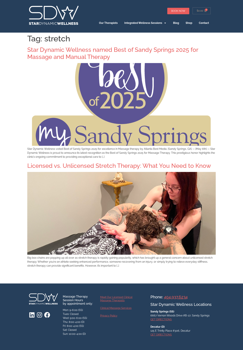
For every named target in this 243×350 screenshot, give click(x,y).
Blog (176, 22)
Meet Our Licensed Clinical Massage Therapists (116, 299)
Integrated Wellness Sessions (143, 22)
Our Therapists (108, 22)
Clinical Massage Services (116, 308)
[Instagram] (39, 315)
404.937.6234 (176, 297)
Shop (189, 22)
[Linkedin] (32, 315)
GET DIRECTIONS (161, 319)
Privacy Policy (108, 315)
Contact (204, 22)
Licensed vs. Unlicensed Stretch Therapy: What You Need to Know (119, 165)
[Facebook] (47, 315)
